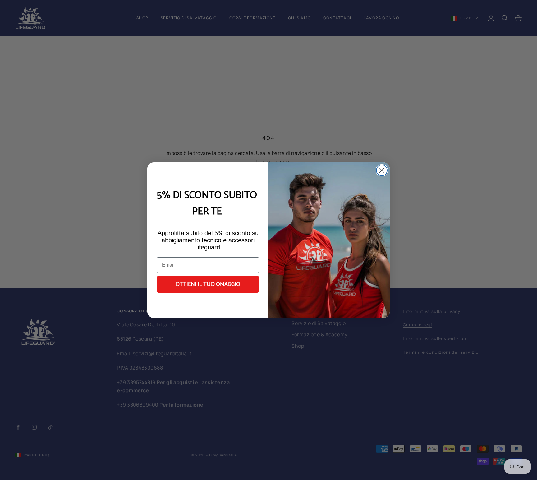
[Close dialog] (381, 170)
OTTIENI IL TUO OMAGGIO (208, 284)
